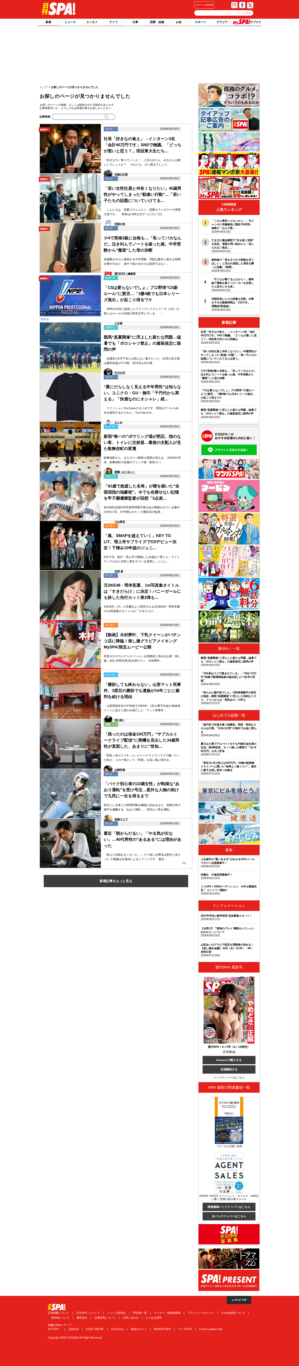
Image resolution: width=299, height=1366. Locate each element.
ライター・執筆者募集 (167, 1312)
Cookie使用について (233, 1312)
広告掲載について (59, 1312)
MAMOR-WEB (163, 1329)
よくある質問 (154, 1317)
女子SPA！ (55, 1329)
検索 (249, 13)
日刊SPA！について (88, 1312)
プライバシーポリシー (201, 1312)
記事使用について (105, 1317)
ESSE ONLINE (95, 1329)
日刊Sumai (117, 1329)
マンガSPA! (185, 1329)
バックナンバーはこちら (229, 1077)
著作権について (60, 1317)
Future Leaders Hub (210, 1329)
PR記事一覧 (140, 1312)
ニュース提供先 (116, 1312)
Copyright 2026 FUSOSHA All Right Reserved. (75, 1337)
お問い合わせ (131, 1317)
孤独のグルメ (139, 1329)
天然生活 (74, 1329)
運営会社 (82, 1317)
